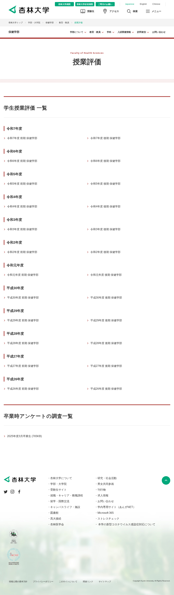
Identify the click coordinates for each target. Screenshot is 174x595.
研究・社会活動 (107, 478)
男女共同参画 (106, 483)
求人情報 (103, 495)
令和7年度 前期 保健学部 (22, 138)
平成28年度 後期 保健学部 (106, 343)
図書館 (54, 512)
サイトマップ (105, 581)
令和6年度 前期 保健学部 (22, 160)
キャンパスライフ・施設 (65, 507)
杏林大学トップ (15, 22)
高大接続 (55, 518)
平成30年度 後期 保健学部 (106, 297)
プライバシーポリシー (43, 581)
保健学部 (50, 22)
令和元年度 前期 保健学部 (22, 274)
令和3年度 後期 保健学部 (105, 229)
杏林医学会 (57, 524)
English (143, 4)
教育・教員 (95, 32)
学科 (109, 32)
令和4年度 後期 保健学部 (105, 206)
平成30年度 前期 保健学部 (23, 297)
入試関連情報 (124, 32)
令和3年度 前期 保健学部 (22, 229)
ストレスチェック (108, 518)
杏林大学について (61, 478)
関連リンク (88, 581)
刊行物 (102, 489)
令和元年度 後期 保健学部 (106, 274)
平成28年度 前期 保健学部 (23, 343)
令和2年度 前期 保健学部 (22, 252)
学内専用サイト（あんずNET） (117, 507)
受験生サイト (58, 489)
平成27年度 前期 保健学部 (23, 365)
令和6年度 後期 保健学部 (105, 160)
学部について (76, 32)
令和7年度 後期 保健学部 (105, 138)
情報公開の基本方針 (18, 581)
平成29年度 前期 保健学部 (23, 320)
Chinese (156, 4)
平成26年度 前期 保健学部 (23, 388)
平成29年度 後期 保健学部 (106, 320)
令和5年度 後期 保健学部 (105, 183)
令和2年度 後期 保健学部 (105, 252)
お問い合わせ (159, 32)
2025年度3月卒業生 (24, 436)
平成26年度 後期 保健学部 (106, 388)
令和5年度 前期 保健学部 (22, 183)
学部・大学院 (34, 22)
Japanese (129, 4)
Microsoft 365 (106, 512)
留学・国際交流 (59, 501)
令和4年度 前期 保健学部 (22, 206)
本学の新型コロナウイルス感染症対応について (126, 524)
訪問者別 (141, 32)
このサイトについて (68, 581)
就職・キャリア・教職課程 (66, 495)
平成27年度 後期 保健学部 (106, 365)
